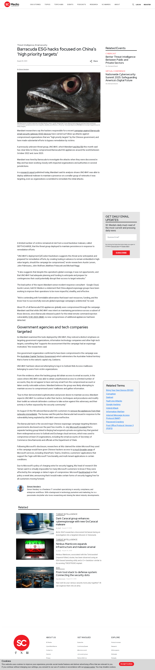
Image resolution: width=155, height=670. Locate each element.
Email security (41, 45)
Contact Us (49, 650)
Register (147, 4)
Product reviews (116, 642)
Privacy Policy (125, 246)
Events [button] (70, 4)
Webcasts (114, 654)
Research (114, 646)
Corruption (111, 394)
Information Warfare (115, 411)
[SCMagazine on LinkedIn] (27, 652)
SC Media (49, 642)
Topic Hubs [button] (58, 4)
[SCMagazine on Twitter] (21, 652)
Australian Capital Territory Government (38, 356)
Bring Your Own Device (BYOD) (119, 390)
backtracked (84, 472)
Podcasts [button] (81, 4)
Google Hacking (113, 404)
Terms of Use (115, 246)
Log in (138, 4)
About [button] (117, 4)
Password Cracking (115, 422)
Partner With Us (82, 658)
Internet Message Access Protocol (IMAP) (118, 416)
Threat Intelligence (25, 45)
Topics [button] (47, 4)
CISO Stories (35, 4)
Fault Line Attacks (114, 401)
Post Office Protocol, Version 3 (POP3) (120, 427)
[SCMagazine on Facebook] (15, 652)
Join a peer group (82, 654)
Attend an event (82, 650)
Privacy (48, 658)
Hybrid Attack (112, 408)
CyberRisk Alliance (51, 646)
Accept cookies (126, 664)
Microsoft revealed (78, 427)
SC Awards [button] (106, 4)
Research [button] (94, 4)
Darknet (109, 397)
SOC (58, 568)
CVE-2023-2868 (36, 317)
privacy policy (89, 667)
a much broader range (83, 449)
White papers (115, 650)
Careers (48, 654)
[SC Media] (11, 4)
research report (28, 172)
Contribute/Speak (82, 646)
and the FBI (78, 147)
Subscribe (121, 253)
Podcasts (113, 658)
